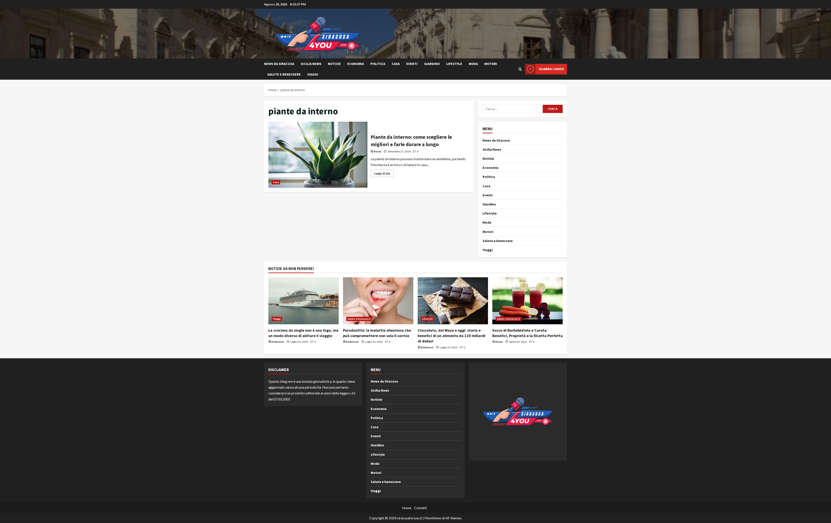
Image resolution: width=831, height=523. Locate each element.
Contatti (420, 508)
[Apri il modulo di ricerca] (520, 69)
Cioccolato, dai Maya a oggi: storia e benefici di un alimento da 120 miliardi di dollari (451, 336)
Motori (490, 63)
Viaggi (312, 74)
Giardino (432, 63)
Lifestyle (454, 63)
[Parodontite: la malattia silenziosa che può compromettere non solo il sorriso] (378, 300)
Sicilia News (311, 63)
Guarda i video (551, 69)
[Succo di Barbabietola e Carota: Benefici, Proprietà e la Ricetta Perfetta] (527, 300)
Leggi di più (384, 174)
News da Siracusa (279, 63)
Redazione (277, 341)
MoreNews (432, 518)
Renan (377, 151)
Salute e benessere (284, 74)
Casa (396, 63)
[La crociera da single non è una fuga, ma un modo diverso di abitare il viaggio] (303, 300)
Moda (473, 63)
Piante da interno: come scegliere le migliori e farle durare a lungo (317, 155)
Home (406, 508)
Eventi (412, 63)
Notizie (334, 63)
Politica (377, 63)
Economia (355, 63)
